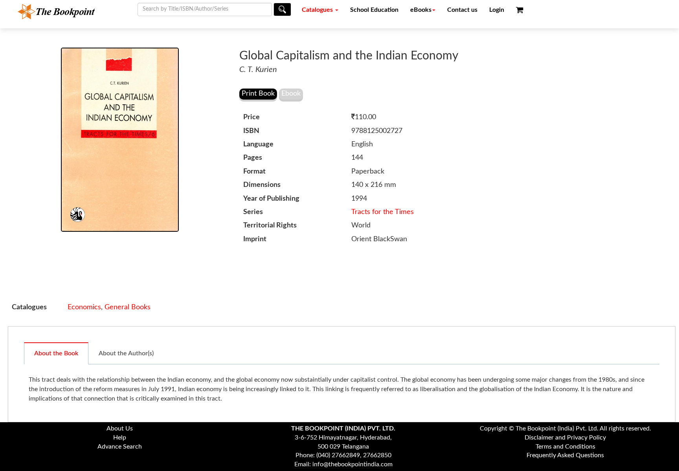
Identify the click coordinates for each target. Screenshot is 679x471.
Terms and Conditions (565, 446)
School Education (374, 10)
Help (119, 437)
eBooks (420, 10)
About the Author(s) (126, 353)
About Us (119, 428)
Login (496, 10)
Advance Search (119, 446)
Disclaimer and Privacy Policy (565, 437)
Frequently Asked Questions (565, 455)
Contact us (462, 10)
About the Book (56, 353)
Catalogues (318, 10)
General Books (127, 307)
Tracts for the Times (382, 212)
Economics (84, 307)
